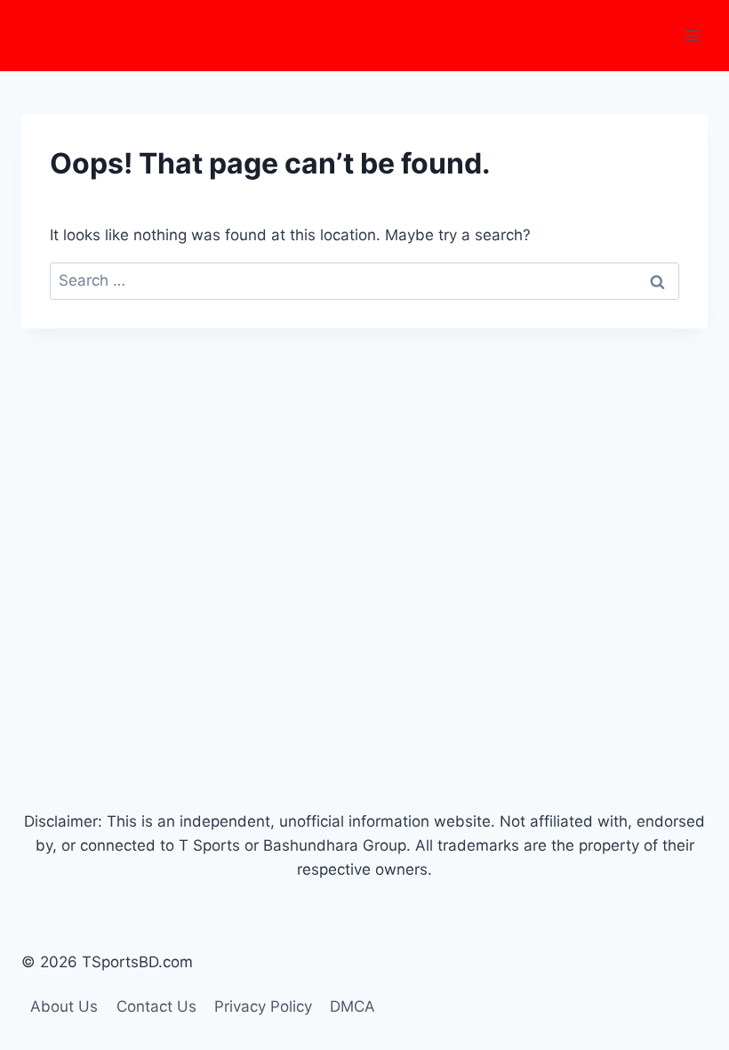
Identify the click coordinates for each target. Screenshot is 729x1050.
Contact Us (156, 1006)
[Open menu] (691, 35)
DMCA (352, 1006)
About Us (64, 1006)
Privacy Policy (263, 1006)
